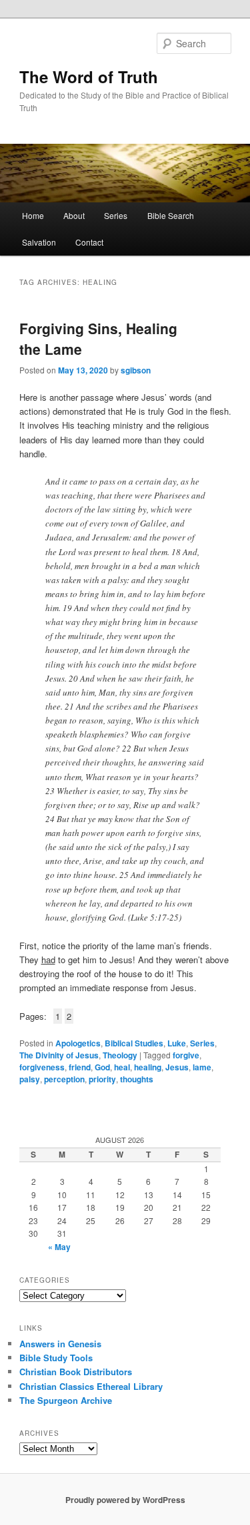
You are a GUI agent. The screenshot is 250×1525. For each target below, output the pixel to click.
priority (102, 1079)
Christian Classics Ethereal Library (91, 1386)
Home (33, 215)
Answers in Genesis (60, 1343)
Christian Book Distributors (75, 1371)
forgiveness (42, 1067)
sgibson (136, 370)
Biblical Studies (134, 1043)
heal (122, 1067)
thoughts (136, 1079)
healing (147, 1067)
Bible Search (170, 215)
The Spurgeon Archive (65, 1400)
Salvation (39, 242)
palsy (29, 1079)
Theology (120, 1055)
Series (115, 215)
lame (202, 1067)
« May (59, 1247)
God (102, 1067)
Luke (176, 1043)
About (74, 215)
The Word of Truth (88, 76)
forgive (186, 1055)
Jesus (177, 1067)
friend (80, 1067)
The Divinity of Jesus (59, 1055)
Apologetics (78, 1043)
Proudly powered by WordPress (125, 1500)
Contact (89, 242)
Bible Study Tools (56, 1357)
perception (64, 1079)
